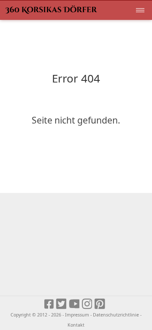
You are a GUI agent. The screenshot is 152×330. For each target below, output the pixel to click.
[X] (62, 304)
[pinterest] (100, 304)
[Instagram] (87, 304)
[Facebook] (49, 304)
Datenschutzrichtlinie (116, 315)
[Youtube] (74, 304)
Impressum (77, 315)
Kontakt (76, 325)
